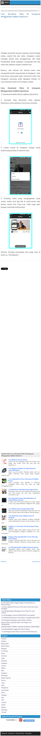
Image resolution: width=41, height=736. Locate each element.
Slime (3, 685)
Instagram (4, 663)
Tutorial (3, 702)
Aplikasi (3, 641)
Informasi (4, 661)
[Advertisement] (20, 35)
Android (3, 639)
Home (2, 10)
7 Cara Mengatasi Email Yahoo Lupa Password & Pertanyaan (19, 631)
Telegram (4, 695)
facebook (4, 656)
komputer (4, 673)
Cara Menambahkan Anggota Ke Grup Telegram (15, 629)
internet (3, 665)
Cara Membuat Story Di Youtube (17, 460)
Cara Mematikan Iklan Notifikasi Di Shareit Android (23, 547)
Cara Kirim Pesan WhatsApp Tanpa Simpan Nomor (23, 489)
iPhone (3, 668)
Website (3, 707)
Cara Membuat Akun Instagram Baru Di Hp (21, 509)
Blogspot (4, 648)
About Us (4, 733)
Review (3, 680)
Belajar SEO (5, 644)
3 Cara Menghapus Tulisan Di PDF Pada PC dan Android (18, 615)
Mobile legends (6, 678)
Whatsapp (4, 710)
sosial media (5, 690)
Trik (6, 10)
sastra (3, 683)
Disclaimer (28, 733)
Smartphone (4, 687)
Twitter (3, 705)
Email (3, 653)
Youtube (3, 712)
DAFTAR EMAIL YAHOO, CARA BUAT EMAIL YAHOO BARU (20, 627)
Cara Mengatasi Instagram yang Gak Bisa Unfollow (16, 620)
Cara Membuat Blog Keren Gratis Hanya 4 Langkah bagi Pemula (20, 617)
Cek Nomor (4, 651)
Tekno (3, 692)
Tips (2, 697)
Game (3, 658)
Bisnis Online (5, 646)
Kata (2, 670)
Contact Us (11, 733)
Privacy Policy (20, 733)
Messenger (4, 675)
